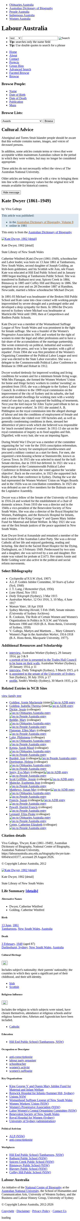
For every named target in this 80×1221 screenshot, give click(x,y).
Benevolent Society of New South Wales (34, 1114)
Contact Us (59, 1211)
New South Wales (29, 928)
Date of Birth (17, 94)
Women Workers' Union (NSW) (29, 1103)
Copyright (8, 1211)
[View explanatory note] (5, 963)
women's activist (19, 1067)
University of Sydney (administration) (32, 1121)
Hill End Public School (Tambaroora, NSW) (36, 1041)
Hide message (11, 192)
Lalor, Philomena (19, 737)
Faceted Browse (19, 72)
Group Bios (16, 65)
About (13, 55)
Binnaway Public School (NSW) (29, 1165)
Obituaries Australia (21, 4)
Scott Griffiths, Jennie (22, 779)
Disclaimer (23, 1211)
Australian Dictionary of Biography (31, 8)
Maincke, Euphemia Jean (24, 782)
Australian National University (20, 1190)
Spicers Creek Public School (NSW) (31, 1161)
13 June (6, 925)
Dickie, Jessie (17, 709)
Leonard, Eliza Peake (22, 814)
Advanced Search (20, 69)
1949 (19, 943)
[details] (32, 891)
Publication (16, 101)
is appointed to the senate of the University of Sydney (42, 673)
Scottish (14, 987)
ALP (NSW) (17, 1136)
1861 (16, 925)
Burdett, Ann (17, 758)
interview (15, 652)
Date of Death (18, 98)
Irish (12, 983)
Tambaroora (9, 928)
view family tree (11, 695)
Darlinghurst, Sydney (15, 947)
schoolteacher (17, 1063)
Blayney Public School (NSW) (28, 1168)
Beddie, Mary (17, 720)
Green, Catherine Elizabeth (26, 824)
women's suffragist (20, 1070)
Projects (14, 62)
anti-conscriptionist (20, 1057)
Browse (14, 76)
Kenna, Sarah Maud (21, 747)
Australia (46, 928)
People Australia (19, 11)
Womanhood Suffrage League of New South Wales (40, 1100)
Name (13, 91)
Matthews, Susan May (23, 789)
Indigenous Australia (22, 15)
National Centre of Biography (43, 1187)
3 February (8, 943)
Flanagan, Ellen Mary (22, 730)
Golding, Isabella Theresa (25, 706)
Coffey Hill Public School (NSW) (30, 1172)
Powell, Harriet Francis (23, 807)
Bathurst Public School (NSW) (28, 1158)
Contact (14, 58)
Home (13, 52)
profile (13, 680)
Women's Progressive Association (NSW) (34, 1107)
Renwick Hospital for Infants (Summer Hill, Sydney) (41, 1093)
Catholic (14, 1026)
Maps (12, 105)
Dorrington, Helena (21, 761)
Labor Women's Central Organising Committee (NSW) (43, 1110)
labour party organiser (22, 1060)
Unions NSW (17, 1096)
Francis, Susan (18, 800)
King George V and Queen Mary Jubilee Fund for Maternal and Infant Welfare (40, 1087)
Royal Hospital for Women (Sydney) (31, 1117)
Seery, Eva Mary (19, 772)
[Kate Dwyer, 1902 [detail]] (19, 238)
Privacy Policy (41, 1211)
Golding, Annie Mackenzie (26, 702)
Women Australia (19, 18)
